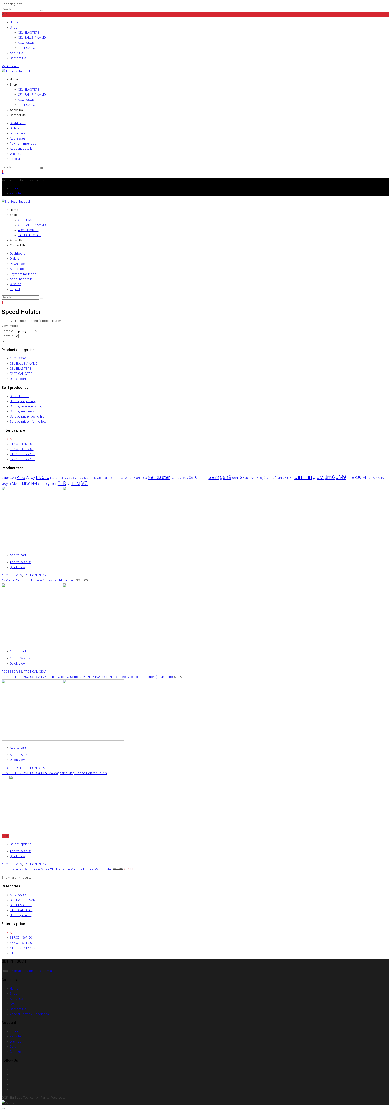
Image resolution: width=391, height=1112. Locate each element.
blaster (54, 478)
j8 (260, 478)
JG (274, 478)
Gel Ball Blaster (108, 478)
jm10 (350, 477)
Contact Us (18, 58)
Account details (21, 149)
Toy (68, 484)
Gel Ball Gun (127, 477)
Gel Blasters (198, 478)
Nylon (36, 483)
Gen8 (213, 477)
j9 (264, 478)
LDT (369, 477)
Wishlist (15, 154)
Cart (13, 1046)
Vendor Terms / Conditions (29, 1014)
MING (26, 484)
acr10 (13, 478)
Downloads (18, 133)
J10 (269, 477)
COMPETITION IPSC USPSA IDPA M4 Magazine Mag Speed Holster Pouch (54, 773)
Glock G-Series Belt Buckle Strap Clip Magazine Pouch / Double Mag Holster (57, 869)
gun (245, 477)
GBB (93, 477)
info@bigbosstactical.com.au (32, 971)
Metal (16, 484)
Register (16, 193)
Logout (15, 159)
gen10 (237, 478)
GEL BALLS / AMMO (32, 38)
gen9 (225, 477)
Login (14, 188)
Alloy (30, 477)
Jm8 (330, 477)
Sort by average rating (26, 406)
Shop (14, 27)
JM (320, 477)
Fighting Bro (65, 478)
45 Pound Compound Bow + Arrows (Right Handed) (38, 580)
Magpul (6, 484)
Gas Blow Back (81, 478)
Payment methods (23, 143)
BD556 (42, 477)
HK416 (253, 478)
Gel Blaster (159, 477)
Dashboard (18, 123)
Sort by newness (22, 411)
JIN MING (288, 478)
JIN (280, 478)
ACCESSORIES (28, 43)
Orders (15, 128)
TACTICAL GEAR (29, 48)
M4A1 (382, 477)
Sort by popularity (22, 401)
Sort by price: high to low (28, 421)
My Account (10, 66)
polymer (49, 483)
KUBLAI (360, 478)
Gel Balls (141, 477)
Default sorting (20, 396)
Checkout (17, 1052)
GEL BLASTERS (29, 32)
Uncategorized (20, 379)
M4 (375, 477)
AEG (21, 477)
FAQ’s (14, 1004)
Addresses (18, 138)
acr (6, 478)
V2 (84, 483)
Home (14, 22)
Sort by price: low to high (28, 416)
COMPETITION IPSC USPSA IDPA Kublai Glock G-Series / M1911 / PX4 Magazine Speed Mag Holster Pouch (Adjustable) (87, 677)
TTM (75, 483)
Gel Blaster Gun (179, 478)
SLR (62, 483)
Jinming (305, 476)
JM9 (341, 477)
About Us (16, 53)
